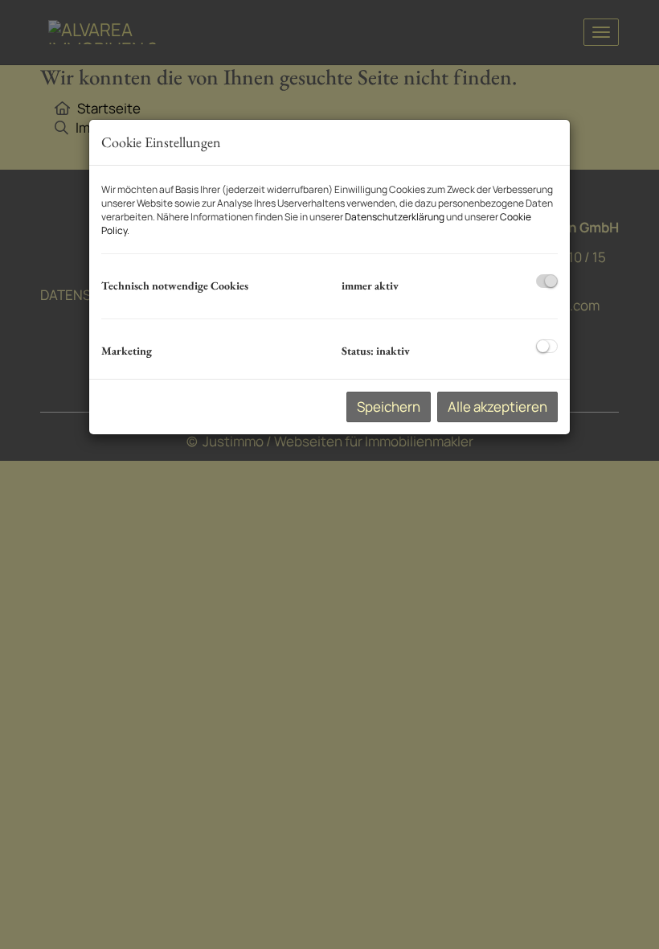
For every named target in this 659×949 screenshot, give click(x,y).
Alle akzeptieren (497, 406)
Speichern (388, 406)
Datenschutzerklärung (394, 217)
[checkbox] (547, 281)
